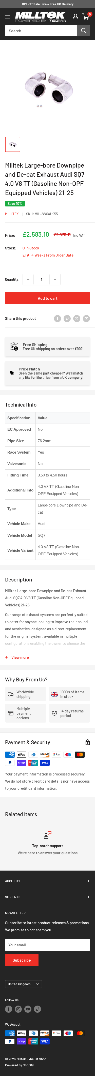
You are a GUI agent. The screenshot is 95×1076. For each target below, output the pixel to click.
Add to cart (48, 298)
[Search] (83, 30)
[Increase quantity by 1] (55, 279)
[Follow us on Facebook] (8, 1009)
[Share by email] (86, 318)
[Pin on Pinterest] (67, 318)
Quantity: (12, 279)
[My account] (75, 16)
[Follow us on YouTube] (27, 1009)
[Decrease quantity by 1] (28, 279)
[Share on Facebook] (57, 318)
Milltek (12, 214)
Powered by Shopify (19, 1065)
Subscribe (22, 960)
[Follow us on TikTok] (37, 1009)
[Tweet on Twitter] (76, 318)
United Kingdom (19, 984)
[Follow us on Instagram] (18, 1009)
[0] (86, 16)
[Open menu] (7, 17)
